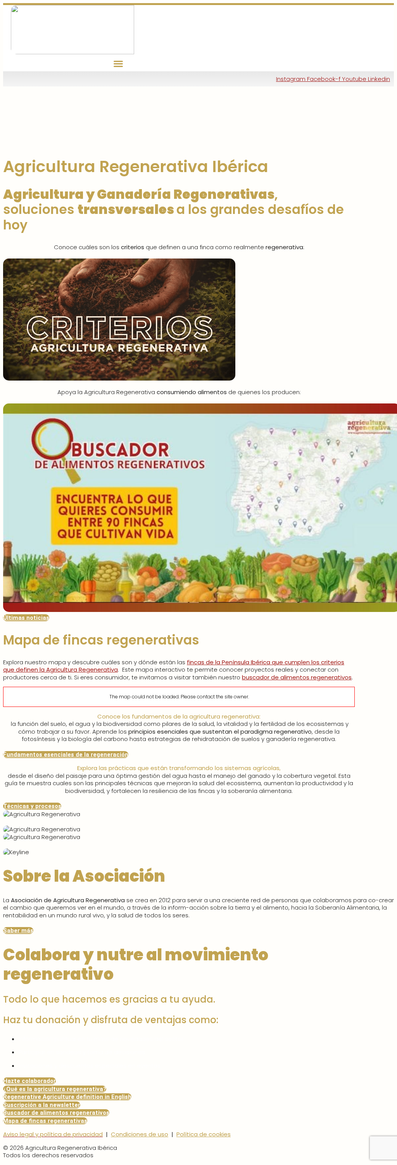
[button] (118, 63)
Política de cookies (203, 1134)
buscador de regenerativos (297, 677)
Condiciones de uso (139, 1134)
